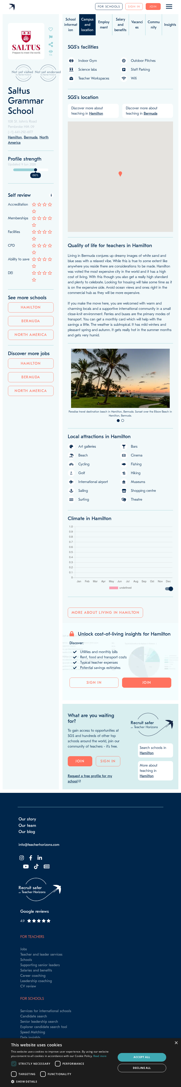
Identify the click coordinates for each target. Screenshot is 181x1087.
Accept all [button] (142, 1057)
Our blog (27, 831)
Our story (27, 819)
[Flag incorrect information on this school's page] (50, 37)
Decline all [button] (142, 1068)
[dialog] (90, 1062)
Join (153, 6)
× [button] (176, 1043)
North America (31, 335)
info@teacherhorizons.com (39, 845)
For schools (109, 6)
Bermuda (30, 321)
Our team (27, 825)
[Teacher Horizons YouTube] (25, 867)
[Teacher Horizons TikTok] (35, 867)
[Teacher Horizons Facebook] (30, 858)
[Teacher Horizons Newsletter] (46, 867)
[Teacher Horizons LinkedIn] (39, 858)
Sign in (134, 6)
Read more (100, 1056)
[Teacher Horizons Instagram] (21, 858)
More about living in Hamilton (106, 613)
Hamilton (31, 307)
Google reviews (34, 911)
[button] (120, 174)
